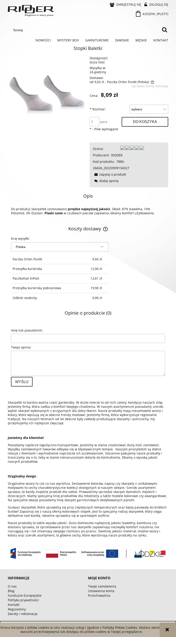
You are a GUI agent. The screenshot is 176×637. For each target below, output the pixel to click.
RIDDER (117, 155)
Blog (11, 591)
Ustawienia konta (101, 591)
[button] (109, 174)
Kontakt (13, 604)
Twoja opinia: (21, 347)
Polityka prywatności (23, 600)
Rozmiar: (98, 109)
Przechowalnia (99, 595)
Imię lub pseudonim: (27, 330)
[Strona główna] (31, 10)
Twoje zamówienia (102, 586)
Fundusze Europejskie (24, 595)
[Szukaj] (164, 30)
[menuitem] (43, 40)
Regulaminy (17, 609)
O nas (12, 586)
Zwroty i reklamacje (23, 614)
